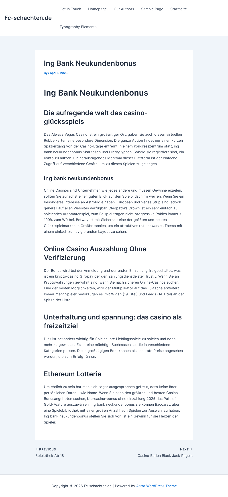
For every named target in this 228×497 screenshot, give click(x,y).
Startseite (178, 9)
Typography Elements (78, 27)
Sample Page (152, 9)
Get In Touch (70, 9)
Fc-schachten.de (28, 17)
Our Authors (124, 9)
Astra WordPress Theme (156, 486)
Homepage (97, 9)
